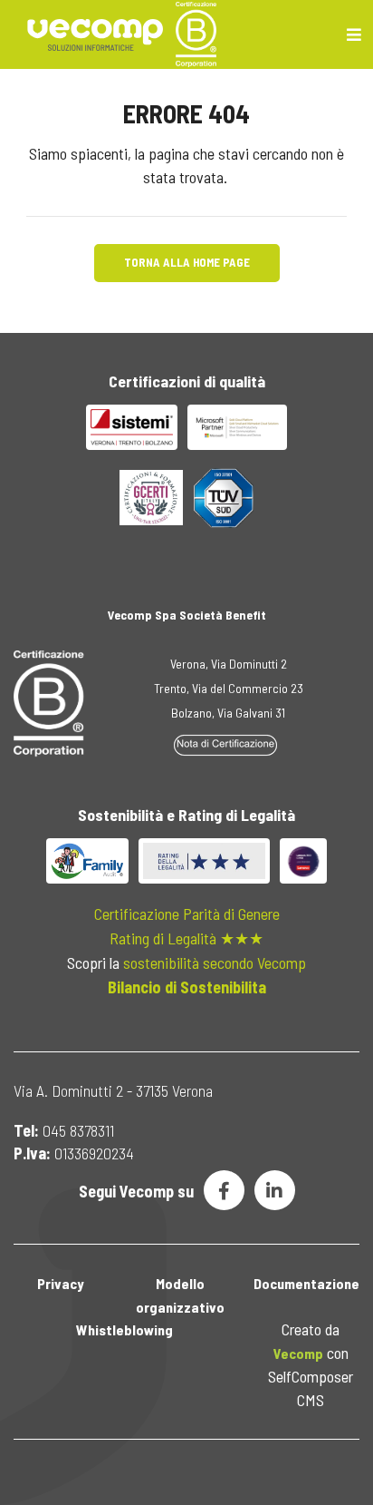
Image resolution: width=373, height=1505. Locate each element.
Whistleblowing (124, 1329)
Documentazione (306, 1283)
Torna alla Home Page (187, 262)
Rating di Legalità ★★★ (186, 938)
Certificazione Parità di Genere (187, 914)
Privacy (60, 1283)
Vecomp (298, 1353)
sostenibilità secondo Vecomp (214, 962)
